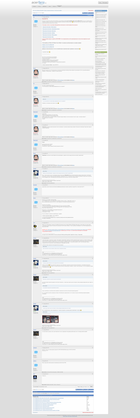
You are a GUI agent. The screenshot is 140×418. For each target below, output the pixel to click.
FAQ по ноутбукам (60, 80)
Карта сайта (70, 416)
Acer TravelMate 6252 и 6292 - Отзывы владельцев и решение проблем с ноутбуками (46, 410)
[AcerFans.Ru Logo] (39, 2)
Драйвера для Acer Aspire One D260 (100, 14)
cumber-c (34, 360)
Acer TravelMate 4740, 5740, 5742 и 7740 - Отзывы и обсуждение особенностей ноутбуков (47, 402)
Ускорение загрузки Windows (99, 79)
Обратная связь (74, 416)
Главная (34, 6)
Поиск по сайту (65, 416)
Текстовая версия (35, 412)
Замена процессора (98, 88)
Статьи (39, 6)
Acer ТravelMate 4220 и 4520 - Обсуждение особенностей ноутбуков (43, 407)
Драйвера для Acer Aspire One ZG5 (100, 49)
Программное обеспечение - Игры (48, 36)
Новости (54, 6)
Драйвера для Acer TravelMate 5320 (48, 44)
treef (34, 222)
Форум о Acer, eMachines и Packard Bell (38, 10)
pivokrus (34, 274)
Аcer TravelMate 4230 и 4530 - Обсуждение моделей (41, 406)
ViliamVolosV (35, 140)
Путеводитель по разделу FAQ (100, 58)
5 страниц (34, 389)
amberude (35, 347)
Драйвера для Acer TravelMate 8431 (100, 21)
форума (73, 80)
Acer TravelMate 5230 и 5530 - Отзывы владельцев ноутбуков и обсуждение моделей (46, 399)
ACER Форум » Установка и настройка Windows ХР (52, 230)
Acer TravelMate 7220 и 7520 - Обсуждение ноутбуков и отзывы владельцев (44, 403)
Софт (50, 6)
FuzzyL (34, 68)
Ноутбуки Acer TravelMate (58, 10)
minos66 (34, 168)
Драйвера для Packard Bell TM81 (100, 40)
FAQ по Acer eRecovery (98, 94)
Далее (43, 389)
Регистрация (105, 2)
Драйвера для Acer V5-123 (99, 28)
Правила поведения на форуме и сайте (88, 412)
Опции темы (90, 15)
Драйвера (44, 6)
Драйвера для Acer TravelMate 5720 (48, 46)
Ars (33, 83)
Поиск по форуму (90, 10)
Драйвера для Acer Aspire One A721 (100, 32)
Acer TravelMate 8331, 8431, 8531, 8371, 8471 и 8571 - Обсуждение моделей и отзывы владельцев (48, 398)
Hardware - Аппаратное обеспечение (49, 10)
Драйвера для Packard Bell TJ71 (100, 24)
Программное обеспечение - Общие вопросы (50, 34)
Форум (59, 6)
